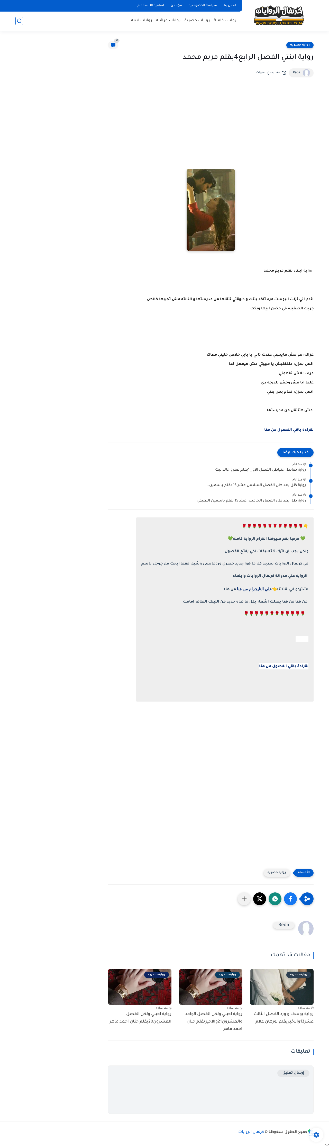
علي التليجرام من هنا (254, 589)
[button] (290, 898)
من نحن (176, 5)
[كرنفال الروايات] (278, 15)
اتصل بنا (230, 5)
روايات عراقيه (168, 21)
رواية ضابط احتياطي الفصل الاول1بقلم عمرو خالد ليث (260, 470)
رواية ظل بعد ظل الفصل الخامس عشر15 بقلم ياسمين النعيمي (251, 501)
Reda (296, 73)
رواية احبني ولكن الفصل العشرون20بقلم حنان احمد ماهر (140, 1018)
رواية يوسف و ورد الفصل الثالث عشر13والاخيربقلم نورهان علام (284, 1018)
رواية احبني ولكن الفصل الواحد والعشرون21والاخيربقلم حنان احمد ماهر (213, 1022)
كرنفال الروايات (251, 1132)
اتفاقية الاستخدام (151, 5)
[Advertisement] (211, 134)
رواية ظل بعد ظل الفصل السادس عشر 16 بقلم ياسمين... (255, 485)
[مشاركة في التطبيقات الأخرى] (244, 898)
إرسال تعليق (293, 1073)
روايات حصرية (197, 21)
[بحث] (19, 21)
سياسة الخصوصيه (203, 5)
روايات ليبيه (141, 21)
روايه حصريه (300, 45)
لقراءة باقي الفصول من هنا (289, 430)
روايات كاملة (225, 21)
